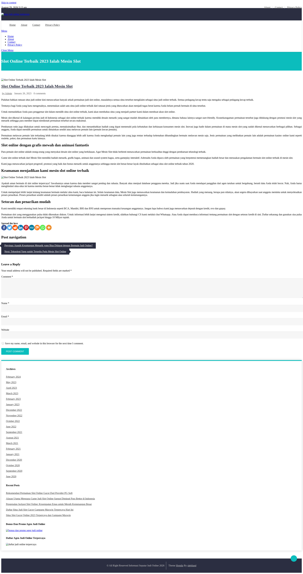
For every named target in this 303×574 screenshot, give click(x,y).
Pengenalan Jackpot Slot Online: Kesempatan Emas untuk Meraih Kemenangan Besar (49, 504)
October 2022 (13, 421)
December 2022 (14, 410)
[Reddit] (15, 227)
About (267, 7)
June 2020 (11, 476)
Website (5, 329)
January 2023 (12, 404)
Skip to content (8, 2)
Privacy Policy (294, 7)
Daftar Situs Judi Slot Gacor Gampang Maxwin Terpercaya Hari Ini (39, 509)
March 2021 (12, 443)
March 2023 (12, 393)
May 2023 (11, 382)
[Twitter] (9, 227)
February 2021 (13, 448)
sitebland (191, 565)
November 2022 (14, 415)
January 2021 (12, 454)
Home (12, 25)
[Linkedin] (20, 227)
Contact (279, 7)
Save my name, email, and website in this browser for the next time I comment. (44, 343)
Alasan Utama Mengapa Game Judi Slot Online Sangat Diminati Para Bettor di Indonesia (50, 498)
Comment (7, 276)
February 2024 (13, 376)
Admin (8, 93)
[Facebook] (4, 227)
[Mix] (37, 227)
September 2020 (14, 471)
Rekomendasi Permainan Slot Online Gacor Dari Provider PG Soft (39, 493)
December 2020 (14, 460)
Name (5, 303)
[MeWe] (31, 227)
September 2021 (14, 432)
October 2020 (13, 465)
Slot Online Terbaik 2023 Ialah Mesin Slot (37, 86)
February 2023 (13, 399)
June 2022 (11, 426)
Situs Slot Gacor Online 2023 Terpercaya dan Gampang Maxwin (38, 515)
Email (5, 316)
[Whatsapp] (42, 227)
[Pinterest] (26, 227)
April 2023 (11, 388)
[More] (48, 227)
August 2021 (12, 437)
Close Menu (7, 50)
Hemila (179, 565)
